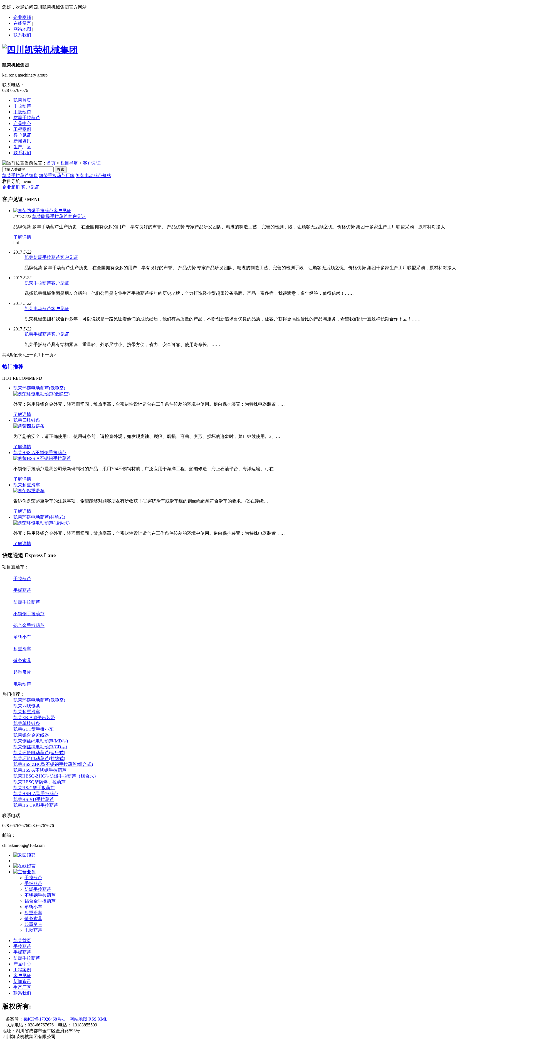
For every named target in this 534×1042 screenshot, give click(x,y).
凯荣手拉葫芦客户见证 (46, 283)
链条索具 (22, 660)
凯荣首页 (22, 100)
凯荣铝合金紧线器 (31, 735)
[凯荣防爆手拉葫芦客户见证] (42, 210)
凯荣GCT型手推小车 (33, 729)
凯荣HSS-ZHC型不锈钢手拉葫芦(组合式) (53, 764)
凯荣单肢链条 (26, 723)
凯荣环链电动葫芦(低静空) (39, 388)
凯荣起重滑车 (26, 484)
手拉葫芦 (22, 106)
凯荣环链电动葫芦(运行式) (39, 752)
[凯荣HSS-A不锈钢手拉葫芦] (42, 458)
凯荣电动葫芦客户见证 (46, 308)
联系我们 (22, 35)
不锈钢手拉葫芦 (28, 613)
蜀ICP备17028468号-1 (44, 1019)
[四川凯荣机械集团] (40, 50)
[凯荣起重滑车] (28, 490)
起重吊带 (22, 672)
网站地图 (22, 29)
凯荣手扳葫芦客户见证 (46, 334)
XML (103, 1019)
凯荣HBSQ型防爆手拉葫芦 (39, 781)
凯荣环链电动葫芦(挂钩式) (39, 517)
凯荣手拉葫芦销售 (20, 175)
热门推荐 (12, 367)
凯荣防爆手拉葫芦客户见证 (59, 216)
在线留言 (22, 23)
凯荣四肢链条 (26, 420)
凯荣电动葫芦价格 (93, 175)
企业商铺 (22, 17)
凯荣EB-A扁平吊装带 (34, 717)
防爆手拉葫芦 (26, 117)
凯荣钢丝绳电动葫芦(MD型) (40, 741)
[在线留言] (24, 866)
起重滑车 (22, 648)
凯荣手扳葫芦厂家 (57, 175)
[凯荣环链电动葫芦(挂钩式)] (41, 523)
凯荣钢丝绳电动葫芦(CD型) (40, 746)
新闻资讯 (22, 141)
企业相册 (11, 187)
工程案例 (22, 129)
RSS (93, 1019)
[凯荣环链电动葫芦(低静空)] (41, 393)
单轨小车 (22, 637)
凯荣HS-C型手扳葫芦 (34, 787)
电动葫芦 (22, 683)
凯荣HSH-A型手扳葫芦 (35, 793)
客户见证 (22, 135)
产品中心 (22, 123)
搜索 (60, 169)
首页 (51, 163)
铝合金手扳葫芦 (28, 625)
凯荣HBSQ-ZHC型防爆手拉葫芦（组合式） (55, 776)
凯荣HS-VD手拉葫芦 (33, 799)
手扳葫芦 (22, 111)
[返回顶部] (24, 855)
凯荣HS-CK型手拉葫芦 (35, 805)
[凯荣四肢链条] (28, 426)
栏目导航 (69, 163)
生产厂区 (22, 146)
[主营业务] (24, 871)
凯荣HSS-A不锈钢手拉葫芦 (39, 452)
